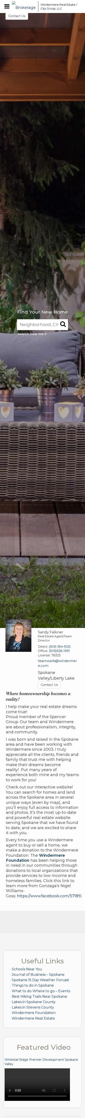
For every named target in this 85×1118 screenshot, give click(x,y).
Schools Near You (27, 969)
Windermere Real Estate (33, 1018)
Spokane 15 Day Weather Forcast (40, 980)
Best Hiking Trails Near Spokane (39, 996)
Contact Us (16, 16)
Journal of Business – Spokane (38, 975)
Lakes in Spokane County (34, 1002)
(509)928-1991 (59, 651)
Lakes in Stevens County (33, 1007)
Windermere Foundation (34, 1013)
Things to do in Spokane (33, 985)
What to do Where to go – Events (41, 991)
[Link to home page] (24, 6)
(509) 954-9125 (59, 647)
